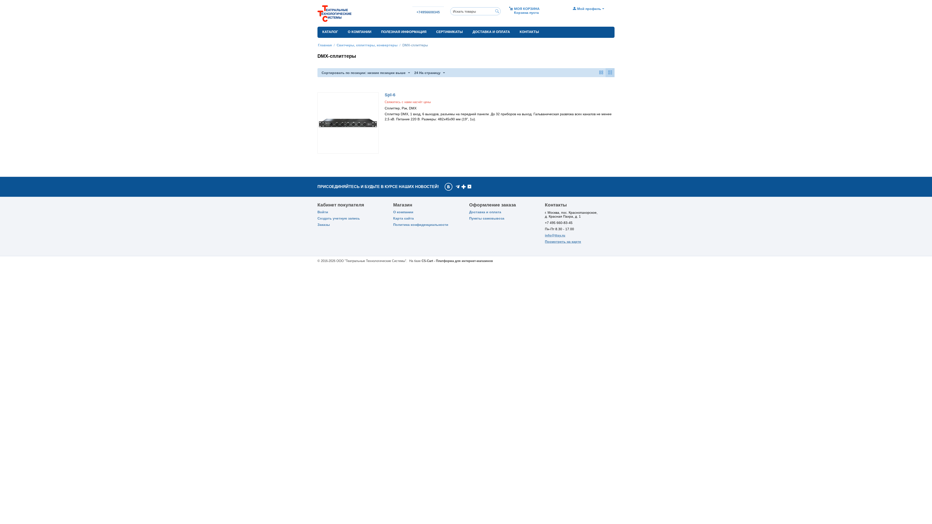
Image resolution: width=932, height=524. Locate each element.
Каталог (330, 32)
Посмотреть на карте (563, 242)
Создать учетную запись (338, 218)
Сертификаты (449, 32)
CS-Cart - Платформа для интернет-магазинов (457, 261)
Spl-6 (390, 94)
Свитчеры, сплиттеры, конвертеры (367, 45)
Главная (325, 45)
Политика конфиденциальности (420, 225)
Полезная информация (403, 32)
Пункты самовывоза (486, 218)
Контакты (529, 32)
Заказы (323, 225)
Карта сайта (403, 218)
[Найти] (497, 11)
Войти (322, 212)
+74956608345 (428, 12)
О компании (359, 32)
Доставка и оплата (491, 32)
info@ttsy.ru (555, 235)
